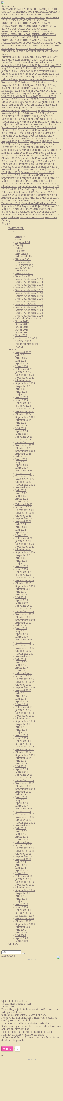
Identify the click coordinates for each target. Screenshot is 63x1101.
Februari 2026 (29, 59)
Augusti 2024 (46, 73)
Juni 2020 (35, 113)
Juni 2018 (13, 133)
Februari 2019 (47, 124)
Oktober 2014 (29, 166)
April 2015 (37, 161)
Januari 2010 (9, 211)
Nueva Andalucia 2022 (29, 304)
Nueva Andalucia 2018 (23, 28)
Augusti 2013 (29, 178)
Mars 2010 (32, 209)
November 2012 (46, 183)
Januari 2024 (27, 79)
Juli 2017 (23, 141)
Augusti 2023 (9, 85)
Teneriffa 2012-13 (40, 48)
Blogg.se (6, 223)
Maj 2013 (6, 180)
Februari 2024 (9, 79)
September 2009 (27, 214)
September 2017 (47, 138)
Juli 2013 (43, 178)
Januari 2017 (46, 144)
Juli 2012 (20, 828)
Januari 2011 (46, 200)
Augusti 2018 (46, 130)
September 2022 (11, 93)
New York (18, 17)
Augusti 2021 (46, 102)
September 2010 (11, 206)
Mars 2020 (14, 116)
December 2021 (27, 99)
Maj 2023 (47, 85)
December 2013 (10, 175)
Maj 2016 (6, 152)
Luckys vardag (34, 14)
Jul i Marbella (38, 11)
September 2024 (27, 73)
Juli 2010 (43, 206)
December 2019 (10, 118)
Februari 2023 (29, 87)
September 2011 (47, 194)
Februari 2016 (47, 152)
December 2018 (27, 127)
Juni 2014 (35, 169)
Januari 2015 (27, 163)
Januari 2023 (46, 87)
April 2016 (19, 152)
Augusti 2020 (9, 113)
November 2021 (46, 99)
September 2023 (47, 82)
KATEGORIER (16, 228)
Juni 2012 (13, 189)
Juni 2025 (55, 65)
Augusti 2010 (29, 206)
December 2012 (27, 183)
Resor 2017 (8, 48)
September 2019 (11, 121)
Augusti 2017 (9, 141)
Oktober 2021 (9, 102)
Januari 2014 (46, 172)
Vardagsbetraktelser (34, 51)
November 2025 (30, 62)
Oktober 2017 (29, 138)
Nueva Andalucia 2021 (16, 34)
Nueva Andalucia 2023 (23, 37)
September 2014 (47, 166)
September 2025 (11, 65)
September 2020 (47, 110)
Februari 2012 (9, 192)
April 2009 (37, 217)
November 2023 (10, 82)
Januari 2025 (9, 71)
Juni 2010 (55, 206)
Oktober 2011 (29, 194)
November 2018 (46, 127)
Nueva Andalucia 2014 (29, 281)
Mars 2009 (51, 217)
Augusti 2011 (9, 197)
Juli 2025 (43, 65)
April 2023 (21, 465)
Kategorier (7, 6)
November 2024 (46, 71)
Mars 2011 (14, 200)
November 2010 (30, 203)
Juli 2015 (20, 726)
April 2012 (37, 189)
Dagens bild (30, 9)
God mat (7, 11)
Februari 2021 (9, 107)
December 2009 (27, 211)
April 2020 (21, 566)
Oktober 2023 (29, 82)
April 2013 (19, 180)
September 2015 (27, 158)
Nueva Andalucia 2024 (29, 310)
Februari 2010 (47, 209)
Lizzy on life (14, 14)
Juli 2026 (23, 56)
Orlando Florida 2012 (47, 42)
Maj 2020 (47, 113)
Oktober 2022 (48, 90)
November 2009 (46, 211)
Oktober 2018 (9, 130)
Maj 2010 (6, 209)
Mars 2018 (51, 133)
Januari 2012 (27, 192)
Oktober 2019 (48, 118)
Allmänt (7, 9)
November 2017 (10, 138)
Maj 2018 (25, 133)
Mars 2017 (14, 144)
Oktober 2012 (9, 186)
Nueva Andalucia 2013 (23, 20)
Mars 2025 (32, 68)
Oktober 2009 (9, 214)
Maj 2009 (25, 217)
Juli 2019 (43, 121)
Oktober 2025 (48, 62)
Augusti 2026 (9, 56)
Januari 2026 (46, 59)
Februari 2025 (47, 68)
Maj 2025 (6, 68)
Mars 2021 (51, 104)
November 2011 (10, 194)
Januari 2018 (27, 135)
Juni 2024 (13, 76)
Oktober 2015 (9, 158)
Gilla (8, 1048)
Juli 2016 (43, 149)
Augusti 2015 (46, 158)
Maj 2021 (25, 104)
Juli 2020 (23, 113)
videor (54, 51)
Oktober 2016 (48, 147)
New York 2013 (35, 17)
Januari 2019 (9, 127)
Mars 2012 (51, 189)
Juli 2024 (20, 422)
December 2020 (44, 107)
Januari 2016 (9, 155)
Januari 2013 (9, 183)
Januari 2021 (27, 107)
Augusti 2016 (29, 149)
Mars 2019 (32, 124)
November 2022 (30, 90)
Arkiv (4, 54)
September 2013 (11, 178)
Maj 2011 (47, 197)
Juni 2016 (55, 149)
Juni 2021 (13, 104)
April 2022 (19, 96)
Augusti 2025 (29, 65)
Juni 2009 (13, 217)
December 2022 (10, 90)
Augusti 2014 (9, 169)
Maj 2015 (25, 161)
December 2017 (44, 135)
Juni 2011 (35, 197)
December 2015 (27, 155)
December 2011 (44, 192)
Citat (17, 9)
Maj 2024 (25, 76)
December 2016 (10, 147)
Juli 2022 (43, 93)
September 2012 (27, 186)
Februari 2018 (9, 135)
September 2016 (11, 149)
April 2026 (21, 363)
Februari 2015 (9, 163)
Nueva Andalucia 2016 (16, 25)
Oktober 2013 (48, 175)
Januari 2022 (9, 99)
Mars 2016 (32, 152)
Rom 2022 (22, 48)
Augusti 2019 (29, 121)
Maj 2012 (25, 189)
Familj (43, 9)
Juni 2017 (35, 141)
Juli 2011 (23, 197)
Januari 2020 (46, 116)
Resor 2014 (23, 45)
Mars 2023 (14, 87)
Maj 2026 (47, 56)
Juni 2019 (55, 121)
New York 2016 (24, 276)
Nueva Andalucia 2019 (29, 296)
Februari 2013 (47, 180)
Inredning (20, 11)
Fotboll (53, 9)
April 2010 (19, 209)
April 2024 (37, 76)
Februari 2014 (29, 172)
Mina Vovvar (23, 267)
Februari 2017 (29, 144)
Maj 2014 (47, 169)
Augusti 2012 (46, 186)
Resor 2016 (52, 45)
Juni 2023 (35, 85)
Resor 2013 (8, 45)
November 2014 (10, 166)
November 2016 (30, 147)
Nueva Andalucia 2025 (38, 40)
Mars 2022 (32, 96)
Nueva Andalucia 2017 (29, 290)
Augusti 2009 (46, 214)
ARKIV (12, 349)
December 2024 (27, 71)
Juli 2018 (20, 625)
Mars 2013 (32, 180)
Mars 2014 (14, 172)
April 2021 (37, 104)
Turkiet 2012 (9, 51)
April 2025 (19, 68)
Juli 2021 (20, 524)
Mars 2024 (51, 76)
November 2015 (46, 155)
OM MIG (13, 943)
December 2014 (44, 163)
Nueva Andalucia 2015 (38, 23)
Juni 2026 (35, 56)
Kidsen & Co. (23, 259)
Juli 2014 (23, 169)
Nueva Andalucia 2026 (16, 42)
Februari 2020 (29, 116)
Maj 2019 (6, 124)
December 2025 (10, 62)
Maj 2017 (47, 141)
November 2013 (30, 175)
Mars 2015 (51, 161)
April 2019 (19, 124)
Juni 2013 (55, 178)
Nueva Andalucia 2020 (38, 31)
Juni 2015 (13, 161)
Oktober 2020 (29, 110)
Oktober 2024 (9, 73)
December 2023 (44, 79)
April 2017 (21, 667)
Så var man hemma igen (16, 1003)
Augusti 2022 (29, 93)
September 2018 (27, 130)
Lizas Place (8, 955)
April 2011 (21, 870)
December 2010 (10, 203)
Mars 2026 (14, 59)
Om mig (6, 220)
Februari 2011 (29, 200)
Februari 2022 (47, 96)
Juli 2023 (23, 85)
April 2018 (37, 133)
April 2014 (21, 769)
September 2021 (27, 102)
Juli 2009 (20, 929)
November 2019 (30, 118)
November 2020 (10, 110)
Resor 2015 (38, 45)
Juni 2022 (55, 93)
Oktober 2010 (48, 203)
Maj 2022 (6, 96)
